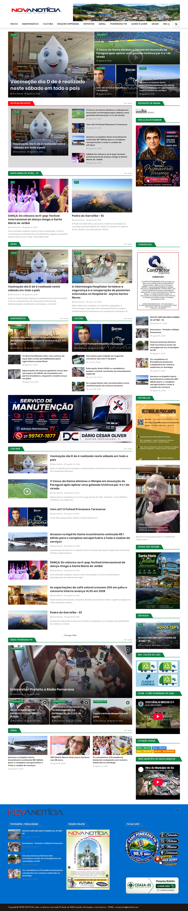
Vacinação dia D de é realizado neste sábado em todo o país (47, 84)
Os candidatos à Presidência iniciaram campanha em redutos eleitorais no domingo (110, 760)
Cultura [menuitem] (48, 24)
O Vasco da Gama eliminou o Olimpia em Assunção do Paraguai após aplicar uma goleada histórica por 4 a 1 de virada (133, 53)
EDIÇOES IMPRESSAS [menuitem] (68, 24)
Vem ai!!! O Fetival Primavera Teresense (111, 89)
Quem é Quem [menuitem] (139, 24)
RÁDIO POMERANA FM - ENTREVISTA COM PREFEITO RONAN (25, 713)
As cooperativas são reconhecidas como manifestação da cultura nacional (107, 384)
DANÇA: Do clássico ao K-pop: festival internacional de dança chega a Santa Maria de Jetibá (106, 157)
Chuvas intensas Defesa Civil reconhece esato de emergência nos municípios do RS (164, 346)
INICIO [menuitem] (14, 24)
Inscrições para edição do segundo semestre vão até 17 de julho (105, 357)
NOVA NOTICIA (26, 907)
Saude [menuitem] (155, 24)
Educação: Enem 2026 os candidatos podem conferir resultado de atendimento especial (108, 371)
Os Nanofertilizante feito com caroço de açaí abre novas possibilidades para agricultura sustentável (43, 359)
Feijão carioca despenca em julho (110, 715)
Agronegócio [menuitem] (30, 24)
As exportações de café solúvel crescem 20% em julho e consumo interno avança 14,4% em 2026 (38, 341)
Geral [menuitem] (102, 24)
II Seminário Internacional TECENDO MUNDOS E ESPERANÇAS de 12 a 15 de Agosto (67, 711)
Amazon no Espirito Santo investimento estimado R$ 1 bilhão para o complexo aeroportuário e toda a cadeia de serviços (156, 86)
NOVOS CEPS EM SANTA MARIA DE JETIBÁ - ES (164, 318)
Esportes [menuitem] (88, 24)
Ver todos (128, 103)
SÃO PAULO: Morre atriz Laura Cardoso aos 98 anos (70, 758)
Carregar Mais (70, 635)
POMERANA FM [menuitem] (118, 24)
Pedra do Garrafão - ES (88, 216)
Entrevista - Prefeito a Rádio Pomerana (42, 689)
